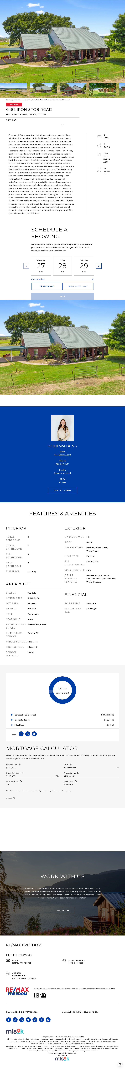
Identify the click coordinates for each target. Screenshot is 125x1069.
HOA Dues (68, 781)
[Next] (99, 266)
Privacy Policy (90, 1011)
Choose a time (38, 279)
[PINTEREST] (28, 1019)
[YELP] (41, 1019)
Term (65, 764)
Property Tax (69, 773)
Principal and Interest (25, 715)
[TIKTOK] (34, 1019)
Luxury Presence (28, 1011)
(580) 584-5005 (76, 963)
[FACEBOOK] (8, 1019)
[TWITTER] (21, 1019)
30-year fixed (69, 767)
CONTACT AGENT (62, 490)
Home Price (11, 764)
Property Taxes (22, 720)
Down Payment (13, 773)
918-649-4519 (62, 464)
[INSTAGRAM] (15, 1019)
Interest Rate (12, 781)
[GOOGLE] (48, 1019)
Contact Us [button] (62, 910)
